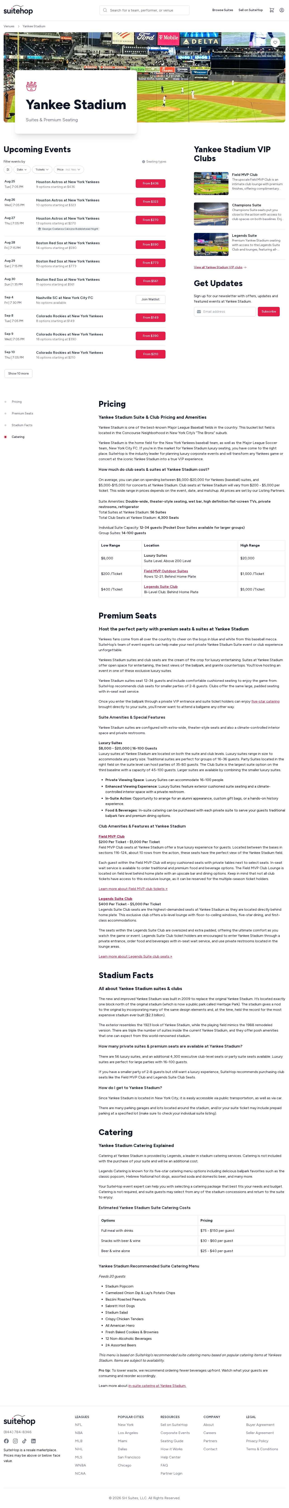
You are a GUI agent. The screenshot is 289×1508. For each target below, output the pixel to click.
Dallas (122, 1449)
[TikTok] (24, 1441)
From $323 (150, 202)
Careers (209, 1433)
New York (125, 1425)
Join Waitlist (151, 299)
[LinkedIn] (33, 1441)
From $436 (151, 183)
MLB (78, 1441)
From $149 (150, 318)
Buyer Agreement (260, 1425)
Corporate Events (175, 1433)
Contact (210, 1449)
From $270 (150, 220)
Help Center (171, 1457)
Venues (9, 26)
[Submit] (105, 10)
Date (20, 169)
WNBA (80, 1465)
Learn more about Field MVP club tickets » (133, 889)
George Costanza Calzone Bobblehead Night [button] (70, 228)
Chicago (124, 1465)
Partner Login (171, 1473)
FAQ (164, 1465)
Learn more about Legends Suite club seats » (135, 956)
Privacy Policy (257, 1441)
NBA (79, 1433)
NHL (79, 1449)
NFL (78, 1425)
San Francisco (129, 1457)
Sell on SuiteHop (251, 10)
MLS (78, 1457)
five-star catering (265, 701)
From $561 (150, 281)
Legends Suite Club (115, 899)
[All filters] (8, 169)
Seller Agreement (260, 1433)
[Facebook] (6, 1441)
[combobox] (144, 10)
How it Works (172, 1449)
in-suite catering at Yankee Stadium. (157, 1386)
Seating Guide (172, 1441)
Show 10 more (18, 373)
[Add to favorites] (275, 42)
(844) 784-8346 (18, 1432)
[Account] (281, 10)
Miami (122, 1441)
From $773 (150, 263)
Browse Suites (222, 10)
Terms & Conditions (262, 1449)
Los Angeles (128, 1433)
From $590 (150, 244)
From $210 (150, 354)
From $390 (150, 336)
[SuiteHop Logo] (18, 10)
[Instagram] (15, 1441)
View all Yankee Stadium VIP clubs (218, 267)
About (208, 1425)
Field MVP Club (112, 836)
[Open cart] (271, 10)
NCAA (80, 1473)
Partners (210, 1441)
